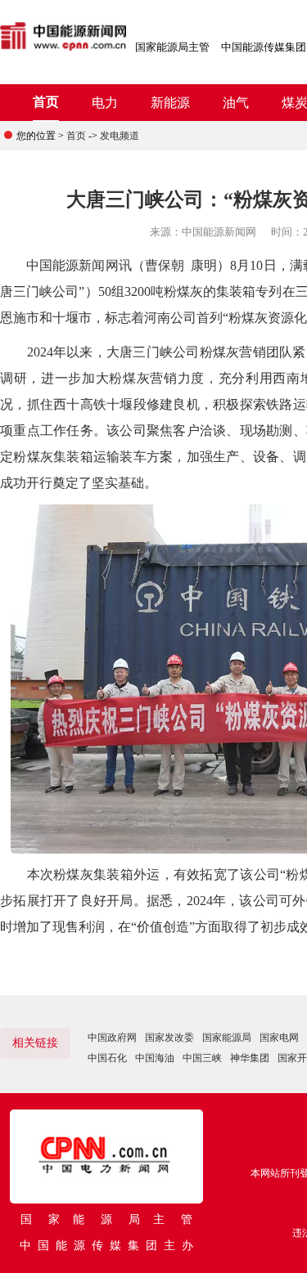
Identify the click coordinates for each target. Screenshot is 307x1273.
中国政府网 (112, 1037)
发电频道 (119, 135)
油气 (236, 103)
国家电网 (279, 1037)
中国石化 (107, 1058)
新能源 (170, 103)
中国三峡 (202, 1058)
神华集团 (249, 1058)
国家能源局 (226, 1037)
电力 (105, 103)
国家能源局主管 (172, 47)
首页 (46, 102)
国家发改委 (169, 1037)
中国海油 (154, 1058)
